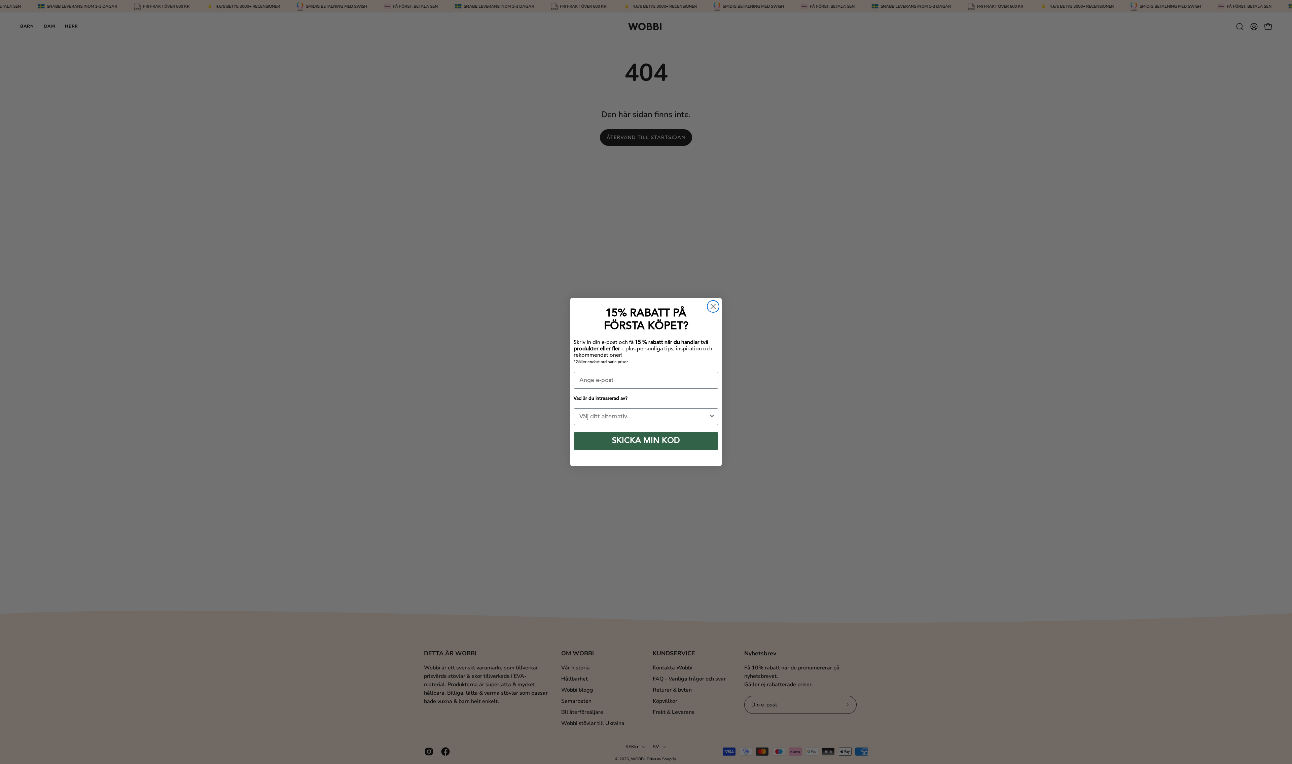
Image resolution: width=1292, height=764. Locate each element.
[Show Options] (712, 417)
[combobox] (644, 417)
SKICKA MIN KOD (646, 441)
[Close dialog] (713, 306)
